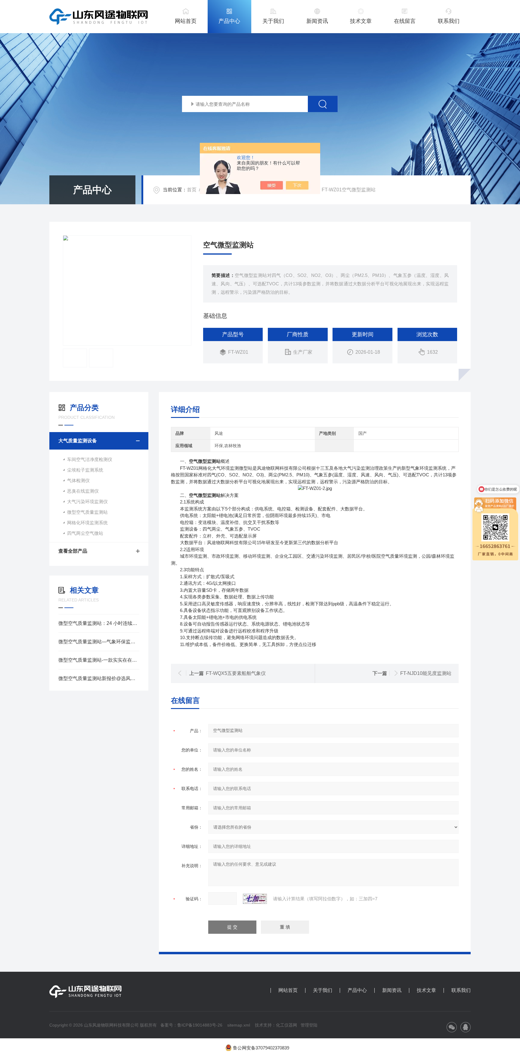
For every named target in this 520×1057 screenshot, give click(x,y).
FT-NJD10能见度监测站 (425, 673)
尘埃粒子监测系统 (85, 469)
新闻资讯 (317, 21)
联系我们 (449, 21)
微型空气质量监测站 (87, 512)
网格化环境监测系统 (87, 522)
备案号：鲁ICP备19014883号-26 (191, 1025)
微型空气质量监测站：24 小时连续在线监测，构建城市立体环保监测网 (98, 623)
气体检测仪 (78, 480)
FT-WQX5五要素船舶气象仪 (236, 673)
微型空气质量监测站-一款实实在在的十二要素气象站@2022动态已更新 (98, 660)
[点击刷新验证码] (255, 899)
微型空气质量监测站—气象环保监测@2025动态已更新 (98, 641)
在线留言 (405, 21)
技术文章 (361, 21)
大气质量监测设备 (77, 440)
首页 (192, 189)
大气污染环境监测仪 (87, 501)
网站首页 (186, 21)
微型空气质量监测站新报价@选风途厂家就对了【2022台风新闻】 (98, 678)
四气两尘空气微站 (85, 533)
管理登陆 (309, 1025)
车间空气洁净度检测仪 (89, 459)
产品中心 (229, 21)
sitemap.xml (238, 1025)
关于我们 (273, 21)
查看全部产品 (72, 551)
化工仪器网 (286, 1025)
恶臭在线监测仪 (83, 491)
